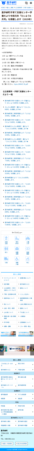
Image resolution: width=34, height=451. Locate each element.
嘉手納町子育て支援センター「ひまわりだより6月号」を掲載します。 (17, 185)
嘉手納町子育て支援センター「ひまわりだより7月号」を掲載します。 (17, 153)
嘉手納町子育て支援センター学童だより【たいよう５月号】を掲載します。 (17, 191)
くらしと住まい (24, 294)
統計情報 (6, 284)
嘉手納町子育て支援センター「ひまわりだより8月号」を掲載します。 (17, 146)
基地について (24, 288)
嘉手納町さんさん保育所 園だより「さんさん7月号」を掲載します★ (17, 140)
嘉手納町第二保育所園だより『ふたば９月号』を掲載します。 (17, 114)
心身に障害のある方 (26, 304)
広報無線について (25, 322)
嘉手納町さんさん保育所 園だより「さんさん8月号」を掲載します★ (17, 127)
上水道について (8, 312)
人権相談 (22, 316)
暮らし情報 (10, 7)
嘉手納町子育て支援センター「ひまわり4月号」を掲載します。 (17, 223)
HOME (3, 7)
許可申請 (6, 322)
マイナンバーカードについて (10, 279)
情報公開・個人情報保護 (10, 317)
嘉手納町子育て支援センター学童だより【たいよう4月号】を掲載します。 (17, 217)
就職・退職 (7, 326)
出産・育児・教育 (9, 308)
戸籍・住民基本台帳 (10, 294)
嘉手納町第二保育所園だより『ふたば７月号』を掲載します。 (17, 159)
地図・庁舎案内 (7, 443)
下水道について (24, 312)
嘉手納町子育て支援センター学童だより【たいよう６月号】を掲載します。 (17, 166)
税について (7, 304)
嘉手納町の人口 (24, 284)
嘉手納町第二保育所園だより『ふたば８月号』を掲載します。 (17, 134)
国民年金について (9, 298)
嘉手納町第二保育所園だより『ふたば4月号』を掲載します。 (17, 210)
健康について (24, 308)
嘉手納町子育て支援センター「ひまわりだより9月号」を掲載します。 (17, 121)
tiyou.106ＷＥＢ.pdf (21, 84)
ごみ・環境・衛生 (25, 326)
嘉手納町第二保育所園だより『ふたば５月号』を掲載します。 (17, 198)
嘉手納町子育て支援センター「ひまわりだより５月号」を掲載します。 (17, 204)
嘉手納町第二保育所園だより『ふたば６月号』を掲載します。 (17, 172)
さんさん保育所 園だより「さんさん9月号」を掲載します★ (17, 108)
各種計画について (25, 278)
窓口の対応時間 (22, 443)
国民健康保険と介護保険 (26, 299)
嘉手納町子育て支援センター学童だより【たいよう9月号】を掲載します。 (17, 102)
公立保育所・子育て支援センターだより (10, 289)
